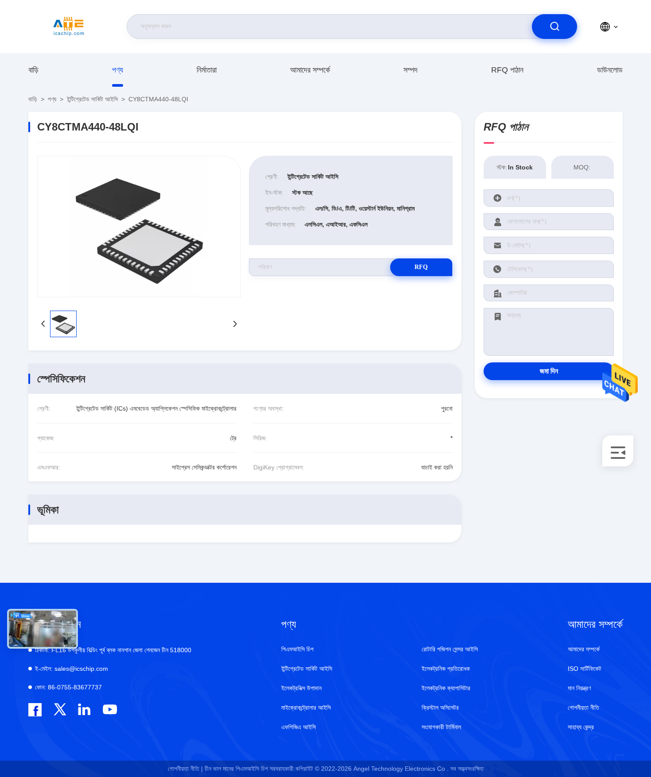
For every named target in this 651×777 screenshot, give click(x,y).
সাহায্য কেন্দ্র (581, 727)
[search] (554, 26)
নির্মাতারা (207, 69)
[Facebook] (35, 709)
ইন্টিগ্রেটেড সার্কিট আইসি (92, 99)
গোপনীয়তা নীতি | (185, 768)
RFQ (421, 267)
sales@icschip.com (71, 668)
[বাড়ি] (69, 26)
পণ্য (117, 69)
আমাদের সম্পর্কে (310, 69)
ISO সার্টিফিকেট (584, 668)
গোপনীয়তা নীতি (583, 707)
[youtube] (109, 709)
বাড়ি (33, 69)
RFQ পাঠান (507, 69)
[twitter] (60, 709)
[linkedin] (84, 709)
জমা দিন (549, 371)
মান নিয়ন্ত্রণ (579, 688)
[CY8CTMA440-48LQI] (139, 226)
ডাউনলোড (610, 69)
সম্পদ (410, 69)
